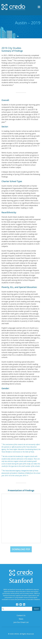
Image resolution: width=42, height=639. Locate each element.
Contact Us (21, 615)
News (21, 619)
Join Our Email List (21, 622)
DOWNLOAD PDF (21, 549)
